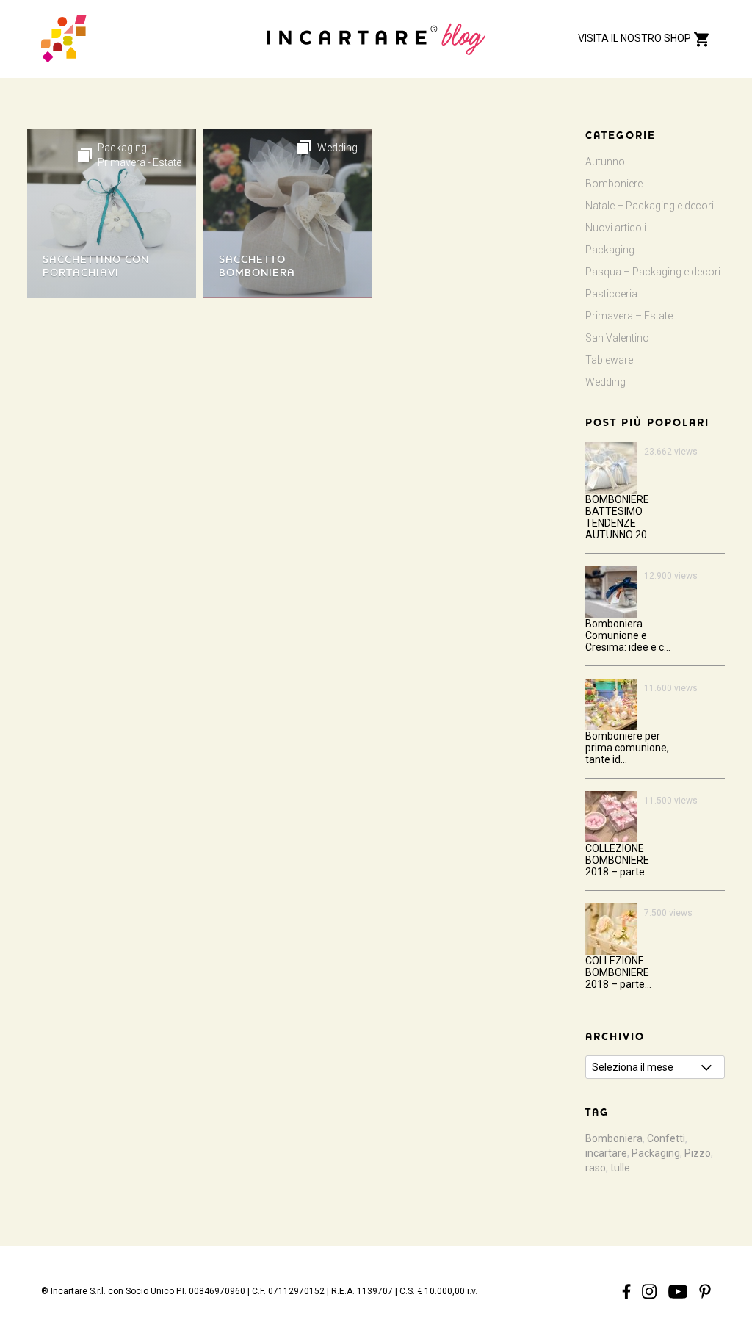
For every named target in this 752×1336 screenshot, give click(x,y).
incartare (606, 1153)
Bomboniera (614, 1138)
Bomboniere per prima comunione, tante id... (627, 747)
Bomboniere (614, 183)
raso (595, 1168)
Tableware (609, 360)
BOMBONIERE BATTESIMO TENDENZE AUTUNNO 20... (619, 517)
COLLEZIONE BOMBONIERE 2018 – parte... (618, 860)
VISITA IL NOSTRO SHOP (635, 38)
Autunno (605, 161)
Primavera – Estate (629, 316)
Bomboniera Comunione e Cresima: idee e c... (627, 635)
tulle (620, 1168)
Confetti (666, 1138)
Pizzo (697, 1153)
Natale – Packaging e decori (649, 206)
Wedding (337, 148)
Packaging (122, 148)
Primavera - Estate (139, 162)
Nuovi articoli (615, 228)
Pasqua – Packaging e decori (652, 272)
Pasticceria (611, 294)
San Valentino (617, 338)
